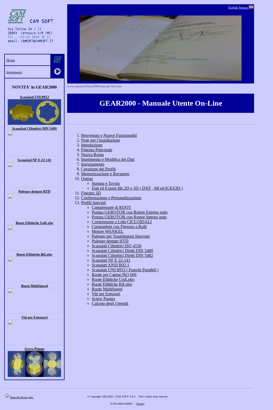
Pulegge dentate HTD (34, 191)
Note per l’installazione (100, 140)
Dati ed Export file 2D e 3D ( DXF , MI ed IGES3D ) (137, 188)
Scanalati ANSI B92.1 (110, 265)
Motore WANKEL (107, 231)
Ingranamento (92, 164)
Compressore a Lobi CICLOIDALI (122, 222)
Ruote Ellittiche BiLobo (34, 254)
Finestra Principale (96, 150)
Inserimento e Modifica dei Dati (107, 159)
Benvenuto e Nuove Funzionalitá (109, 135)
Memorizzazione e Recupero (105, 174)
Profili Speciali (93, 202)
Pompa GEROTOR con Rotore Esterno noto (129, 212)
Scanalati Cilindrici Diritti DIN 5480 (122, 250)
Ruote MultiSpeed (34, 286)
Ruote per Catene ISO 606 (114, 274)
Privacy (140, 403)
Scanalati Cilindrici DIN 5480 (34, 128)
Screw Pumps (103, 298)
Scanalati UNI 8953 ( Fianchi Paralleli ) (125, 270)
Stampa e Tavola (106, 183)
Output (87, 178)
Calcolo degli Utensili (110, 303)
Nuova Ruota (92, 154)
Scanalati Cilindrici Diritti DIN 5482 (122, 255)
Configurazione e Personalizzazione (111, 198)
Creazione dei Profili (98, 169)
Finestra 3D (91, 193)
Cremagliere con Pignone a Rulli (119, 226)
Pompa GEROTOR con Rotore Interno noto (129, 217)
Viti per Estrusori (34, 317)
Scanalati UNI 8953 (34, 97)
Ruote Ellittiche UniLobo (34, 223)
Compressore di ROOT (111, 207)
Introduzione (91, 145)
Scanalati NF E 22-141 (34, 160)
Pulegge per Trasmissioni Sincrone (121, 236)
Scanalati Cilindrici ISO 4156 (116, 246)
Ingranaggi (14, 72)
